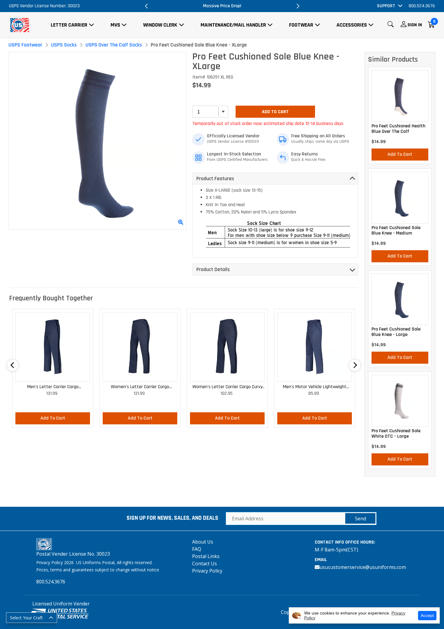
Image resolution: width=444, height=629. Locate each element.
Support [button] (386, 6)
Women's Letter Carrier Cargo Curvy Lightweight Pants (227, 387)
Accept (427, 615)
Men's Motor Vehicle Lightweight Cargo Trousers (314, 387)
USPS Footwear (25, 44)
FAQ (196, 549)
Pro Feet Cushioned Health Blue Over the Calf (398, 128)
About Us (202, 541)
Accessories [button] (351, 24)
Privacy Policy (207, 570)
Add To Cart (275, 112)
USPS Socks (64, 44)
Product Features (215, 178)
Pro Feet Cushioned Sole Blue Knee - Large (396, 332)
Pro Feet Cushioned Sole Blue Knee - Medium (396, 230)
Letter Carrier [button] (69, 24)
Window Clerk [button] (160, 24)
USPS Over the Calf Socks (113, 44)
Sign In (414, 25)
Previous (146, 6)
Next (297, 6)
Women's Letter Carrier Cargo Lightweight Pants (140, 387)
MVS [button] (115, 24)
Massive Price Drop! (201, 6)
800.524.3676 (422, 6)
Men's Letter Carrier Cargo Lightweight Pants (53, 387)
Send (360, 518)
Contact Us (204, 563)
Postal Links (206, 556)
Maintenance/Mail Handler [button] (233, 24)
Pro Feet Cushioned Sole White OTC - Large (396, 433)
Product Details (213, 269)
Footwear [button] (301, 24)
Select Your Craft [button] (26, 618)
